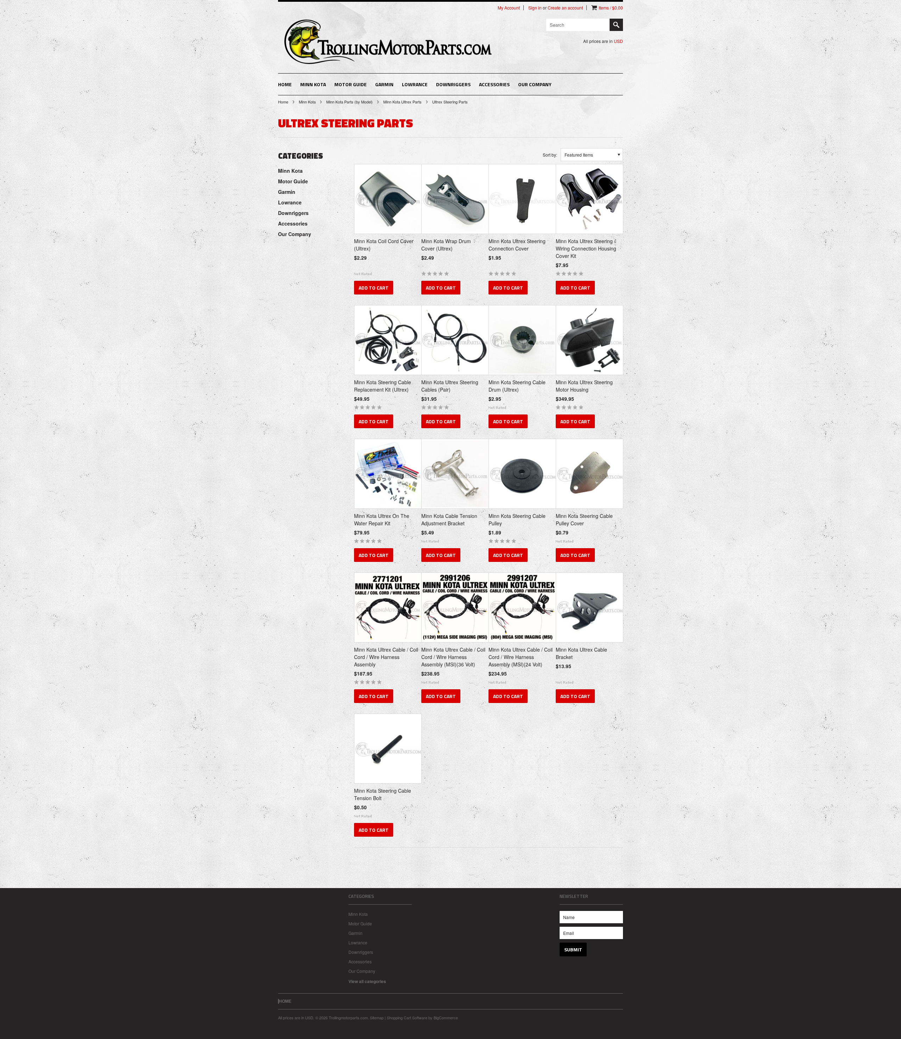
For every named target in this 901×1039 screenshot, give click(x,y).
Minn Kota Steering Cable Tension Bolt (382, 794)
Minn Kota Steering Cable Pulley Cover (584, 519)
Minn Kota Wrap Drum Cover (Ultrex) (446, 244)
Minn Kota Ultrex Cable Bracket (581, 653)
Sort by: (550, 155)
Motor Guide (350, 84)
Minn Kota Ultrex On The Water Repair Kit (381, 519)
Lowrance (415, 84)
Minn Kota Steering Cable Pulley (517, 519)
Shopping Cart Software (407, 1017)
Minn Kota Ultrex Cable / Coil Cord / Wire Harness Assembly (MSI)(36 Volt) (453, 657)
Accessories (494, 84)
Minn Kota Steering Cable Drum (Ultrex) (517, 386)
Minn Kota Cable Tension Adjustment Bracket (449, 519)
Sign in (535, 7)
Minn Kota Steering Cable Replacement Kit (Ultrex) (382, 386)
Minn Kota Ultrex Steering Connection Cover (517, 244)
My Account (509, 7)
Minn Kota (313, 84)
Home (283, 101)
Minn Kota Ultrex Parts (402, 101)
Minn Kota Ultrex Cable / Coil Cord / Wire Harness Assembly (386, 657)
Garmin (384, 84)
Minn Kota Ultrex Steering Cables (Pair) (449, 386)
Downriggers (453, 84)
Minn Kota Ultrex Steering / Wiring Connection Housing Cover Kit (586, 248)
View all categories (367, 981)
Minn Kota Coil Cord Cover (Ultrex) (384, 244)
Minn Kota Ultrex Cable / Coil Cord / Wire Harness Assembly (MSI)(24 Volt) (521, 657)
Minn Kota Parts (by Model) (349, 101)
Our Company (535, 84)
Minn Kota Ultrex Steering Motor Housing (584, 386)
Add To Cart (374, 287)
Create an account (565, 7)
